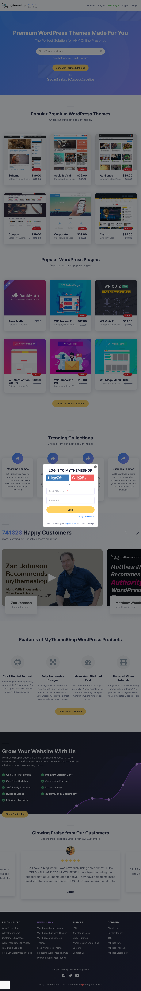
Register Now (70, 523)
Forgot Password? (87, 516)
